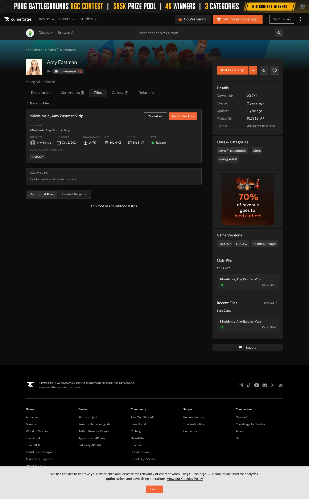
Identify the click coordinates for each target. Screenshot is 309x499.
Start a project (87, 417)
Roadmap (137, 445)
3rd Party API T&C (90, 445)
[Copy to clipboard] (262, 118)
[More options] (300, 19)
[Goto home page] (18, 19)
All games (32, 417)
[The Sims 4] (30, 33)
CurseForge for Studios (250, 424)
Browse (43, 19)
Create (65, 19)
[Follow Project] (275, 70)
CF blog (136, 431)
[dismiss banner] (302, 6)
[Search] (279, 33)
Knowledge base (193, 417)
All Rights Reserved (261, 126)
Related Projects (73, 194)
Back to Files (39, 103)
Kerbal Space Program (40, 452)
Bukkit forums (140, 452)
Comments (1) (72, 93)
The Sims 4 (34, 50)
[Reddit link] (280, 385)
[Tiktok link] (248, 385)
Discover (45, 33)
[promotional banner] (154, 6)
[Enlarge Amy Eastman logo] (34, 67)
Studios (86, 19)
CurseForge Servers (143, 459)
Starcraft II (33, 445)
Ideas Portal (138, 424)
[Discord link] (264, 385)
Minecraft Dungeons (39, 459)
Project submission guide (94, 424)
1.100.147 (241, 244)
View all (269, 303)
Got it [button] (154, 489)
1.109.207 (224, 244)
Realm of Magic (264, 244)
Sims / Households (62, 50)
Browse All (66, 33)
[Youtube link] (256, 385)
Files (98, 93)
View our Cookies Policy (185, 478)
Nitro (239, 438)
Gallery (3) (120, 93)
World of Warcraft (38, 431)
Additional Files (42, 194)
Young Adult (227, 159)
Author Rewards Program (94, 431)
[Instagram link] (240, 385)
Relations (146, 93)
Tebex (239, 431)
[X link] (272, 385)
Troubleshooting (193, 424)
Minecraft (32, 424)
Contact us (190, 431)
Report (250, 348)
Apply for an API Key (91, 438)
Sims (257, 151)
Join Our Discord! (142, 417)
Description (41, 93)
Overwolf (242, 417)
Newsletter (138, 438)
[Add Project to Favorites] (264, 70)
